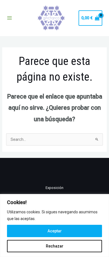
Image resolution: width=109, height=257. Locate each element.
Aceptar (55, 231)
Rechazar (54, 246)
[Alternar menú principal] (9, 18)
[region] (54, 225)
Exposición (54, 188)
